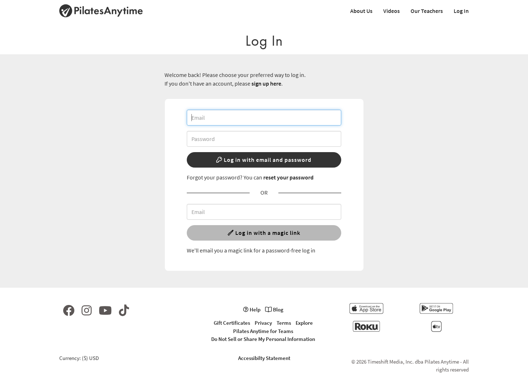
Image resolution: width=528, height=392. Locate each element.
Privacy (263, 322)
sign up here (266, 83)
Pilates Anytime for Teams (263, 331)
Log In (461, 10)
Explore (304, 322)
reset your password (288, 177)
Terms (284, 322)
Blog (277, 309)
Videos (391, 10)
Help (254, 309)
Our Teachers (427, 10)
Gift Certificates (232, 322)
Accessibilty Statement (264, 358)
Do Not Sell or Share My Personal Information (263, 339)
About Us (361, 10)
